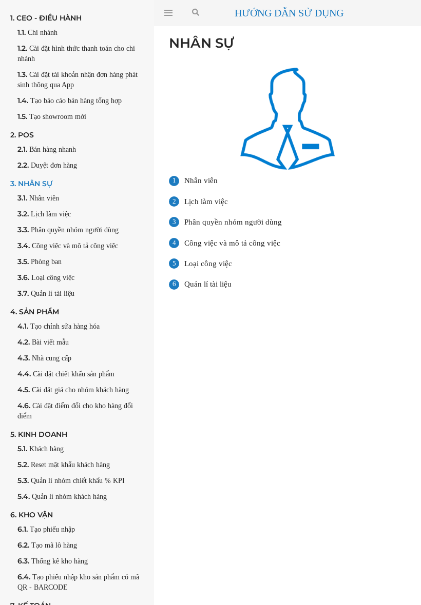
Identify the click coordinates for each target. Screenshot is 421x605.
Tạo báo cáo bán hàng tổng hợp (69, 100)
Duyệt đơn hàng (47, 165)
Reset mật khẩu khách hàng (63, 464)
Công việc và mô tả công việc (67, 245)
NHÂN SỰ (31, 183)
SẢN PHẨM (34, 311)
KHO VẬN (31, 514)
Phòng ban (39, 261)
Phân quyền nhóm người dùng (68, 229)
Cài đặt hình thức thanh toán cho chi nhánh (76, 53)
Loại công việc (45, 277)
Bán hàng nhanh (46, 149)
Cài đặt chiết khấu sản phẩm (65, 373)
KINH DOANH (38, 434)
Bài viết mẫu (43, 342)
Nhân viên (38, 198)
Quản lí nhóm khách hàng (62, 496)
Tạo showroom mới (51, 116)
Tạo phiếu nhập (46, 529)
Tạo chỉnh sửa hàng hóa (58, 326)
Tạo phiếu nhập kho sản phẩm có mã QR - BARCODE (78, 581)
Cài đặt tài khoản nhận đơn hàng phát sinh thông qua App (77, 79)
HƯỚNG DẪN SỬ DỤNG (289, 12)
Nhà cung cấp (44, 357)
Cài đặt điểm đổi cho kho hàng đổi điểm (75, 410)
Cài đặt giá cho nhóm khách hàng (73, 389)
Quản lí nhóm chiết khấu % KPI (71, 480)
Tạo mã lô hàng (47, 545)
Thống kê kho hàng (52, 561)
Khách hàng (40, 448)
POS (22, 134)
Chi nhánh (37, 32)
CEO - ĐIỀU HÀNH (46, 18)
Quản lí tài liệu (45, 293)
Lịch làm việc (44, 213)
